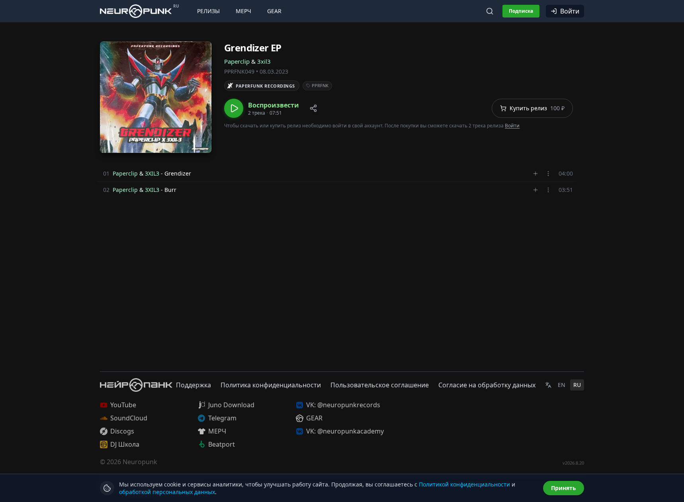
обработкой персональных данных (167, 492)
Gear (274, 11)
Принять (563, 488)
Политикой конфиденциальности (464, 484)
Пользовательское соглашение (379, 385)
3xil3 (264, 61)
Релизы (208, 11)
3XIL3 (152, 173)
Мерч (243, 11)
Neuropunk (140, 461)
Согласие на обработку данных (486, 385)
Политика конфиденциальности (271, 385)
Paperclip (237, 61)
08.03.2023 (274, 71)
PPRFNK (320, 85)
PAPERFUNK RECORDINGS (265, 86)
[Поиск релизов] (489, 11)
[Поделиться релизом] (313, 108)
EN (561, 385)
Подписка (521, 11)
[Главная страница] (136, 11)
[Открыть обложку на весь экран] (155, 97)
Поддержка (193, 385)
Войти (569, 11)
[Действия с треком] (548, 173)
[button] (261, 108)
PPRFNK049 (239, 71)
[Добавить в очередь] (535, 173)
